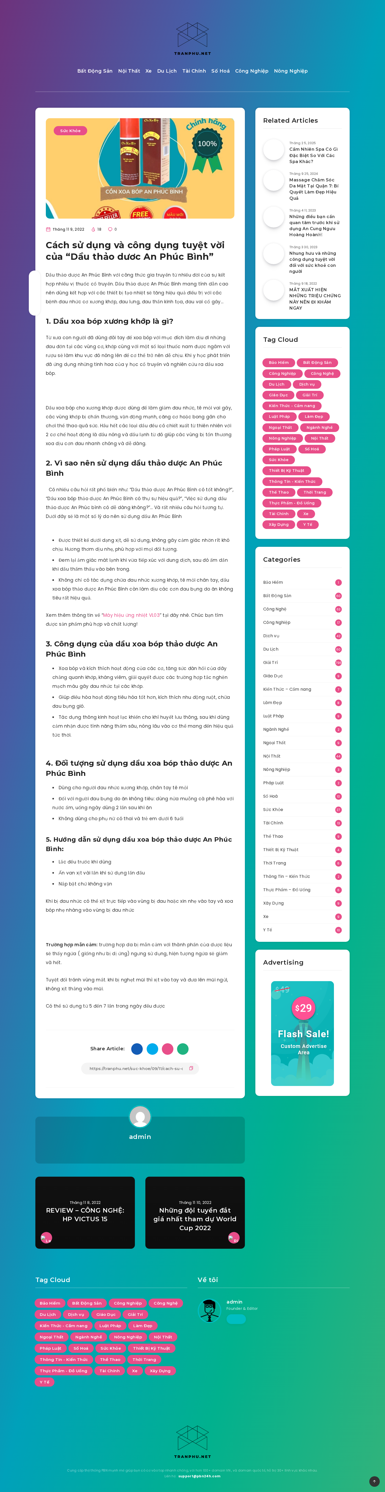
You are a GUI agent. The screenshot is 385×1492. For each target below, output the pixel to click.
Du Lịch (167, 71)
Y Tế (307, 524)
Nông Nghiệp (291, 71)
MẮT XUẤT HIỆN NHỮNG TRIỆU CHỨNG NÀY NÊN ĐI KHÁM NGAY (315, 299)
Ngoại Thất (280, 427)
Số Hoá (220, 71)
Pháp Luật (279, 449)
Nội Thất (129, 71)
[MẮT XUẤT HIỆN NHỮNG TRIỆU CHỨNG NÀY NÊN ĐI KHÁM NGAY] (273, 290)
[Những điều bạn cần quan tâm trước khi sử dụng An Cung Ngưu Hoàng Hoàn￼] (273, 217)
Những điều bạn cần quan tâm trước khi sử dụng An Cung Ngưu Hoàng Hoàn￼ (314, 225)
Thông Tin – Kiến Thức (286, 876)
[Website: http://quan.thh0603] (140, 1150)
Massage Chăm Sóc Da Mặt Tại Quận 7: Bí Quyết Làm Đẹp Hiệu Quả (314, 189)
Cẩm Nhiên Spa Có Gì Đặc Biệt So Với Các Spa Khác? (313, 155)
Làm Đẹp (314, 416)
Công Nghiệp (252, 71)
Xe (149, 71)
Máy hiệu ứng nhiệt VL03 (131, 615)
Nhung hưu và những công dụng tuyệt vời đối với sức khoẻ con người (312, 262)
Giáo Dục (278, 395)
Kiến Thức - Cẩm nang (292, 405)
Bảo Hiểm (279, 362)
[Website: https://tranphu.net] (236, 1319)
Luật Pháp (279, 416)
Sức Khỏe (70, 130)
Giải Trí (309, 395)
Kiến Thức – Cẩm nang (287, 689)
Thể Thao (279, 492)
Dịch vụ (307, 384)
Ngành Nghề (320, 427)
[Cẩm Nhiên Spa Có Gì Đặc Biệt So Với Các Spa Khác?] (273, 149)
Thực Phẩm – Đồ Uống (287, 890)
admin (140, 1136)
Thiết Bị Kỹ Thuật (287, 470)
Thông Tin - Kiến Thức (292, 481)
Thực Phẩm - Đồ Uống (292, 503)
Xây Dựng (279, 524)
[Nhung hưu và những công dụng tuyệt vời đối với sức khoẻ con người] (273, 253)
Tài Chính (194, 71)
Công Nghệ (322, 373)
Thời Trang (315, 492)
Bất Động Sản (95, 71)
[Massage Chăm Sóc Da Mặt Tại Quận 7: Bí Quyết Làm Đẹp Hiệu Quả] (273, 180)
